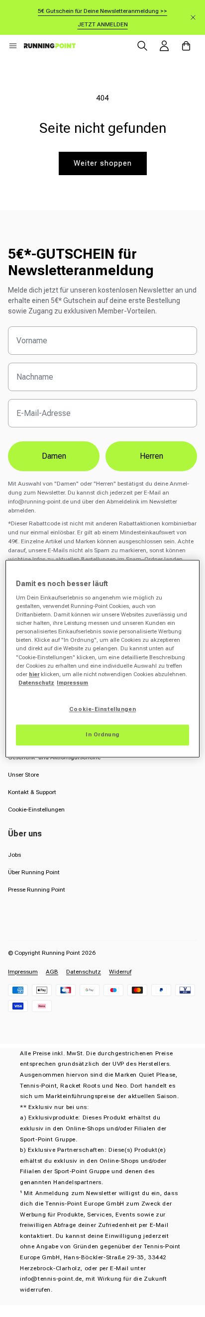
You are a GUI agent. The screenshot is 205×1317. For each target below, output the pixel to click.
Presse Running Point (36, 889)
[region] (102, 658)
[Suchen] (142, 46)
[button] (13, 46)
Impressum (23, 971)
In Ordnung (102, 734)
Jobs (14, 854)
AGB (52, 971)
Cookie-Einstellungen (36, 809)
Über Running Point (34, 872)
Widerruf (120, 971)
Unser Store (23, 774)
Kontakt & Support (32, 792)
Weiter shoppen (103, 163)
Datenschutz (83, 971)
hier (34, 674)
